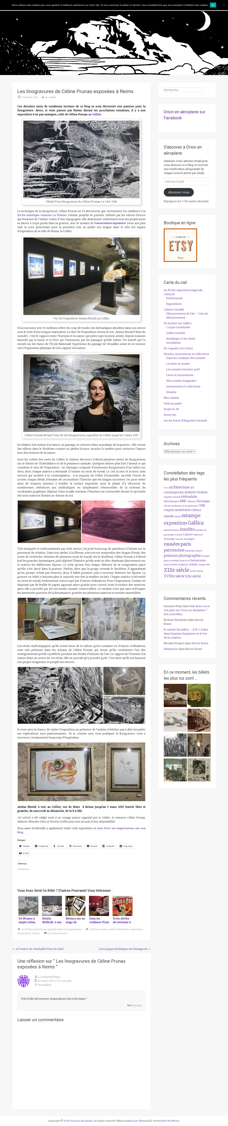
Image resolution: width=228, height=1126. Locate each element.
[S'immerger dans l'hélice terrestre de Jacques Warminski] (199, 696)
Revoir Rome (200, 643)
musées (172, 544)
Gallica (195, 523)
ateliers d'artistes (119, 929)
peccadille (50, 97)
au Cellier (94, 114)
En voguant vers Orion (178, 348)
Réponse (136, 1005)
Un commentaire (57, 933)
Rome (166, 564)
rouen (173, 564)
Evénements (174, 298)
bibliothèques (171, 501)
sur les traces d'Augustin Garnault (185, 420)
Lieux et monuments (179, 375)
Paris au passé (173, 403)
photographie (190, 555)
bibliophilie (189, 496)
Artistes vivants (98, 929)
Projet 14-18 (171, 409)
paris (186, 544)
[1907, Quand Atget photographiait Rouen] (199, 721)
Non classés (171, 397)
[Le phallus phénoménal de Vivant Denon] (175, 721)
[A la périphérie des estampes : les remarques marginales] (199, 770)
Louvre (188, 534)
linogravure (24, 933)
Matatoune (171, 649)
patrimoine (174, 550)
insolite (187, 529)
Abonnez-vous (178, 192)
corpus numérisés (177, 510)
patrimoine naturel (193, 551)
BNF (183, 501)
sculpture (183, 564)
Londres (179, 535)
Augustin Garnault (172, 497)
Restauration (198, 560)
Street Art (170, 414)
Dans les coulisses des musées (185, 358)
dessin (178, 516)
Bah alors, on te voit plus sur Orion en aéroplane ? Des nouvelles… (187, 610)
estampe (191, 516)
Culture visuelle (174, 309)
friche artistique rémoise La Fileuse (42, 215)
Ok (213, 5)
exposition (136, 929)
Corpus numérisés (178, 327)
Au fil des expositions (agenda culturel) (44, 929)
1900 (166, 488)
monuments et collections (183, 386)
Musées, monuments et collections (186, 354)
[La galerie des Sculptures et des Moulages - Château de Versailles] (199, 745)
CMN (201, 505)
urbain (193, 564)
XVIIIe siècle (174, 576)
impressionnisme (171, 530)
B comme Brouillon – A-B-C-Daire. (186, 629)
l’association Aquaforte (110, 223)
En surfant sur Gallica (177, 323)
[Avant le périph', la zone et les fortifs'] (175, 745)
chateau (191, 501)
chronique (203, 501)
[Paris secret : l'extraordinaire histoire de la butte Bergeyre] (175, 770)
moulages (189, 539)
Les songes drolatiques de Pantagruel (125, 949)
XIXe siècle (176, 570)
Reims (36, 933)
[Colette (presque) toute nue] (175, 696)
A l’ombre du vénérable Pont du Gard (37, 949)
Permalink (44, 984)
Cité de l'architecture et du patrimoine (181, 506)
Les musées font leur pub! (183, 369)
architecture (179, 487)
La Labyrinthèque (49, 976)
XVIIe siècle (196, 571)
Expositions (74, 929)
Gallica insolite (175, 333)
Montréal (179, 539)
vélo (208, 564)
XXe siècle (193, 576)
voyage (201, 564)
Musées (171, 392)
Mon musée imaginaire (181, 380)
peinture (171, 555)
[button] (49, 521)
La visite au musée (178, 363)
